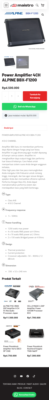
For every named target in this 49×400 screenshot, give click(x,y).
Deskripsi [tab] (8, 128)
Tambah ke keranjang (35, 96)
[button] (42, 14)
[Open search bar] (37, 6)
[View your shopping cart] (43, 5)
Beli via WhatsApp (27, 106)
